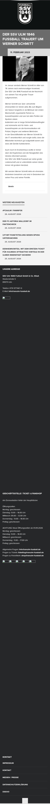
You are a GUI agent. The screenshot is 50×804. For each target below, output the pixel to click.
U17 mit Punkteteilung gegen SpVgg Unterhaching (21, 236)
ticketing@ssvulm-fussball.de (31, 552)
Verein (11, 186)
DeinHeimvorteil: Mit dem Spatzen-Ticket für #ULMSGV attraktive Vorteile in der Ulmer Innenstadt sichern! (24, 252)
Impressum (8, 763)
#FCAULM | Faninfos (12, 210)
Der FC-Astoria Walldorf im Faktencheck (17, 222)
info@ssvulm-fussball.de (19, 291)
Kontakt (7, 770)
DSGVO (6, 792)
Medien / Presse (11, 777)
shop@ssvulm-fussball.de (32, 555)
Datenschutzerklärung (15, 785)
